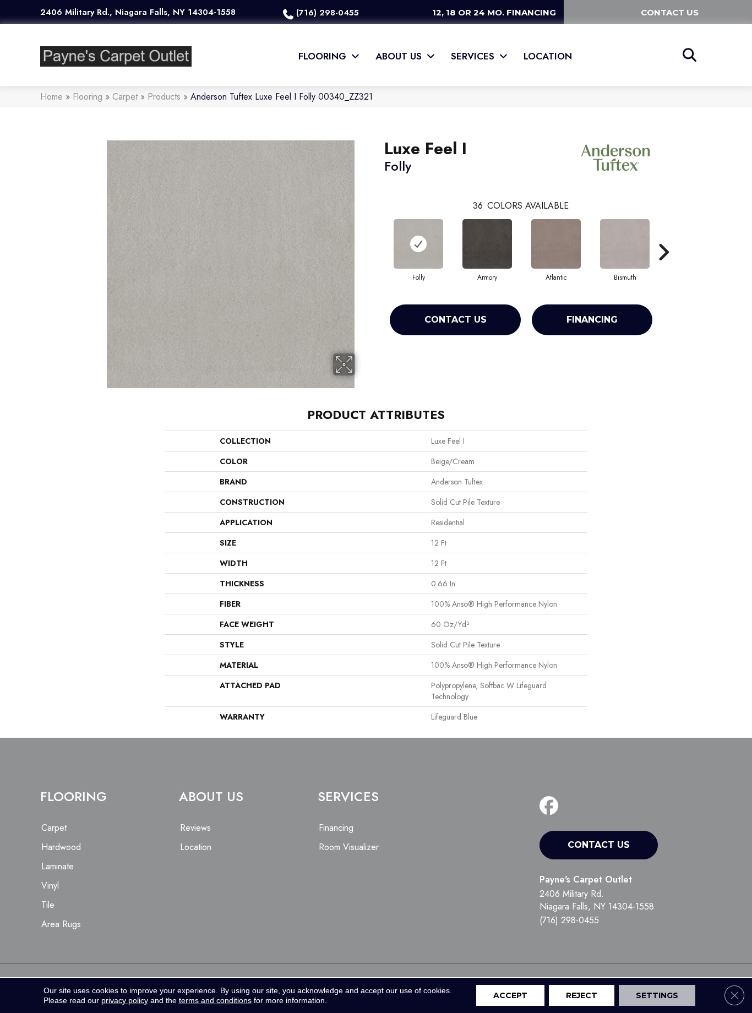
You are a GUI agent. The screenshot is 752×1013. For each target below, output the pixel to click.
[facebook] (551, 806)
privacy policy (124, 1000)
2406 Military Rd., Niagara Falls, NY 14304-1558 (138, 12)
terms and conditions (215, 1000)
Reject (581, 995)
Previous (378, 235)
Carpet (125, 96)
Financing (592, 319)
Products (164, 96)
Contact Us (455, 319)
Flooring (87, 96)
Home (51, 96)
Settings (657, 995)
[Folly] (418, 243)
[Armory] (487, 243)
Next (663, 235)
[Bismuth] (624, 243)
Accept (510, 995)
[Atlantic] (556, 243)
